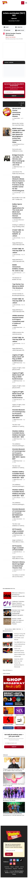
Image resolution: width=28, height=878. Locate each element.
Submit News (8, 868)
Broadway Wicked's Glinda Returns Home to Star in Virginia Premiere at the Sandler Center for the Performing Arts (18, 184)
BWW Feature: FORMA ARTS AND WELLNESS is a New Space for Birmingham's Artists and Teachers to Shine (18, 135)
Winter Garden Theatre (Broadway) (13, 34)
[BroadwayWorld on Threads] (10, 863)
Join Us (22, 867)
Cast (7, 27)
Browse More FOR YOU (13, 629)
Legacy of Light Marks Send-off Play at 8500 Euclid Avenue (18, 358)
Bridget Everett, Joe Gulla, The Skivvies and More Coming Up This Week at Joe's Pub (18, 160)
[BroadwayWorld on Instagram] (14, 860)
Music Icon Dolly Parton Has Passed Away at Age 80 (13, 784)
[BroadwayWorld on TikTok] (21, 860)
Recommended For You (9, 588)
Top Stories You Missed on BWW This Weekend (18, 286)
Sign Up (14, 96)
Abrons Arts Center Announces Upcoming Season (16, 112)
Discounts (19, 727)
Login (19, 2)
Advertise (6, 867)
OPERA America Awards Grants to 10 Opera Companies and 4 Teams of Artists (18, 320)
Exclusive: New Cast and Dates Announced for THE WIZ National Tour (13, 814)
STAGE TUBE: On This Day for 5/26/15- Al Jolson (18, 233)
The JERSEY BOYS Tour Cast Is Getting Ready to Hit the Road (19, 644)
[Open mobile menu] (26, 2)
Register (14, 2)
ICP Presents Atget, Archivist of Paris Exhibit (18, 531)
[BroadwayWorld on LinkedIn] (17, 860)
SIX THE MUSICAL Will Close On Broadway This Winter (12, 799)
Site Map (20, 868)
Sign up (14, 747)
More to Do (20, 30)
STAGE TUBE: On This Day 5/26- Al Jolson (18, 251)
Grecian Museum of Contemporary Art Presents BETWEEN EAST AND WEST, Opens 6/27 (18, 454)
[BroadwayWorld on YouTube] (14, 863)
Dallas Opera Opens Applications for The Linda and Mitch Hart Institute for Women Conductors (18, 211)
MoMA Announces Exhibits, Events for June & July (18, 268)
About (12, 867)
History (8, 30)
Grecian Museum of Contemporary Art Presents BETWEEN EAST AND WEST (18, 414)
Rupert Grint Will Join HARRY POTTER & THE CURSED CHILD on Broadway (13, 769)
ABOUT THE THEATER (10, 37)
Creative (19, 27)
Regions (15, 868)
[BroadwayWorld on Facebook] (10, 860)
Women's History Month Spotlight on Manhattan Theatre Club (18, 565)
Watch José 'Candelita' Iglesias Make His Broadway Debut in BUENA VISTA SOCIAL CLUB (19, 652)
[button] (22, 2)
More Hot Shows (8, 727)
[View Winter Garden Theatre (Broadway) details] (14, 50)
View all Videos (7, 670)
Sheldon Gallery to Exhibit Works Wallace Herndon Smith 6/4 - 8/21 (18, 434)
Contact (17, 867)
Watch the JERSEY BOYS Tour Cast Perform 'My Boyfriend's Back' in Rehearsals (19, 663)
